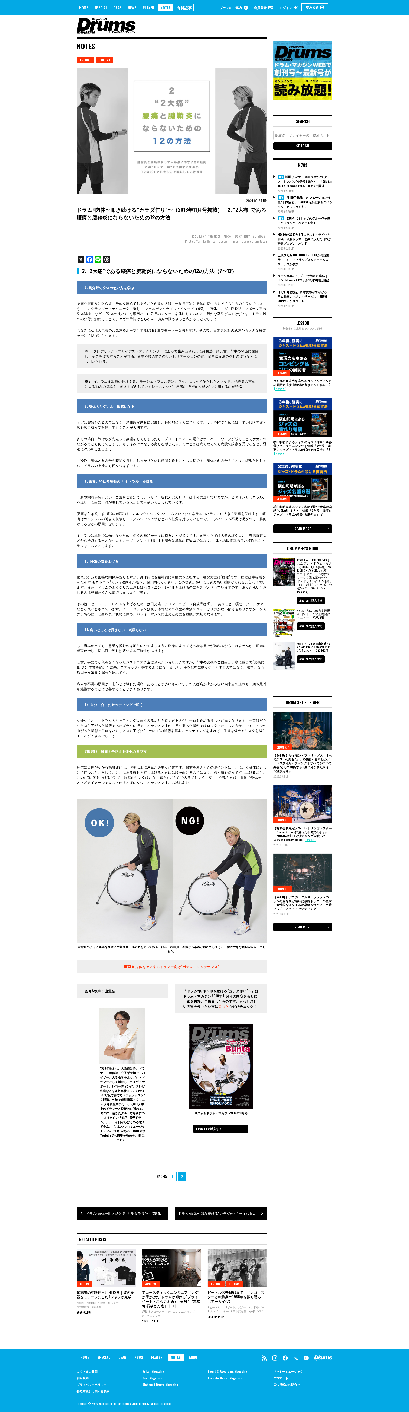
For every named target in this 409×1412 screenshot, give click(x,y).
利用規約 (83, 1378)
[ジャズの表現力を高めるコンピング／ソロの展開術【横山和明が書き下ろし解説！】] (303, 356)
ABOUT (194, 1357)
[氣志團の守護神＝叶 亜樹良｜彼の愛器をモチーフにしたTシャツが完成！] (106, 1268)
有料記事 (184, 7)
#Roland (91, 1303)
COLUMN (104, 60)
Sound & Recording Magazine (227, 1371)
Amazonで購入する (209, 1128)
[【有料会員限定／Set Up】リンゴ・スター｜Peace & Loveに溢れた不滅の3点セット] (303, 804)
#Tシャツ (113, 1303)
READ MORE (302, 528)
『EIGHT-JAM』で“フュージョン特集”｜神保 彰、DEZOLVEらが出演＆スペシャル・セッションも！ (305, 202)
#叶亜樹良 (83, 1307)
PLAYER (148, 7)
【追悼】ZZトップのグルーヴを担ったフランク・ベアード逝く (304, 220)
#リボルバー (256, 1307)
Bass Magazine (152, 1378)
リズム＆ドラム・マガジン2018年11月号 (221, 1113)
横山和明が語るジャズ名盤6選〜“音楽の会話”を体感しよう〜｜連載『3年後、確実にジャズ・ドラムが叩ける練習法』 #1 (302, 510)
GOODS (84, 1284)
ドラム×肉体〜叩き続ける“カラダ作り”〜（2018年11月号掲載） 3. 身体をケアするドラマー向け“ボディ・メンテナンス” (127, 1213)
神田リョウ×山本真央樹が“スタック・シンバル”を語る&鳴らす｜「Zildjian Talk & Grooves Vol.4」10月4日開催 (305, 181)
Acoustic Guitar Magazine (225, 1378)
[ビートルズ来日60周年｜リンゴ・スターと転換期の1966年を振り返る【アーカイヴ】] (237, 1268)
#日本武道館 (238, 1311)
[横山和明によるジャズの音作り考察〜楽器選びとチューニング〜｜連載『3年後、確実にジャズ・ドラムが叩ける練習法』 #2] (303, 417)
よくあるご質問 (87, 1371)
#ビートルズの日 (235, 1307)
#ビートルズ (215, 1307)
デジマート (280, 1378)
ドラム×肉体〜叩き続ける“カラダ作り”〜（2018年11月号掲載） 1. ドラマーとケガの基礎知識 (222, 1213)
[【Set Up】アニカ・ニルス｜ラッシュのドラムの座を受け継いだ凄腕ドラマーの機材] (303, 873)
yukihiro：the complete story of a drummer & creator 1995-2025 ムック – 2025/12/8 (314, 647)
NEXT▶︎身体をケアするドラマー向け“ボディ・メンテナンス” (171, 966)
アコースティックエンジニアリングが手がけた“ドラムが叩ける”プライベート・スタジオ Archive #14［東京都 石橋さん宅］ (171, 1299)
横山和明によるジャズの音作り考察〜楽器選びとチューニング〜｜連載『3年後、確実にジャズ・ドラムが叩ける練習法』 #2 (302, 445)
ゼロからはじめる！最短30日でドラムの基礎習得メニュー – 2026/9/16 (313, 614)
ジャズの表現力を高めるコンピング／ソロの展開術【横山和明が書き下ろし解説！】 (302, 382)
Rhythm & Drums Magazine (160, 1384)
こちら (121, 1139)
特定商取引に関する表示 (93, 1391)
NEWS (132, 7)
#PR (144, 1311)
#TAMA (101, 1303)
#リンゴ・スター (218, 1311)
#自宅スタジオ (151, 1316)
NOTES (165, 7)
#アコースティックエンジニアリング (172, 1311)
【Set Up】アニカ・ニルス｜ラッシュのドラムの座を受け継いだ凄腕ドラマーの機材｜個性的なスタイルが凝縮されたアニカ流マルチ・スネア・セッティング (302, 902)
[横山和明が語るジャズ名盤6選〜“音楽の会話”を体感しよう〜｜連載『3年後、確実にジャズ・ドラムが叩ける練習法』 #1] (303, 482)
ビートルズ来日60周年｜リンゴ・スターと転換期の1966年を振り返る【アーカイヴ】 (236, 1297)
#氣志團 (97, 1307)
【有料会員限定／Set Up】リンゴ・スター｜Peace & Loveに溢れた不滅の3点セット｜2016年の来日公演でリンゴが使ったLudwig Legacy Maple (302, 834)
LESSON (282, 372)
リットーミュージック (288, 1371)
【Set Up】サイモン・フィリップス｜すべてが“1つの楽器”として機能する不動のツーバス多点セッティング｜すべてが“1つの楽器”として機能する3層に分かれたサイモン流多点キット (302, 763)
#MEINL (81, 1303)
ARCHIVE (85, 60)
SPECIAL (101, 7)
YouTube (105, 1135)
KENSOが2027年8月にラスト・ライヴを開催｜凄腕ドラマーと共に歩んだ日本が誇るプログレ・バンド (304, 238)
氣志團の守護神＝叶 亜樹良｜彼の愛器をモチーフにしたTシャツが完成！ (106, 1294)
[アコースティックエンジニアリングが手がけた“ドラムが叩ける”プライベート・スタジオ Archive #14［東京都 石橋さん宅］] (171, 1268)
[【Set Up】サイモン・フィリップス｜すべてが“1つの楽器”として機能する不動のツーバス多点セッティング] (303, 731)
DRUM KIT (283, 747)
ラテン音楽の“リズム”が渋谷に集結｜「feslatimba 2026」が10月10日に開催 (303, 277)
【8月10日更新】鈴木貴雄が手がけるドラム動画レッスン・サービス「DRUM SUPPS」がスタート (304, 296)
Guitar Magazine (153, 1371)
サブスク (280, 388)
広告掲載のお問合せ (286, 1384)
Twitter (137, 1130)
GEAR (118, 7)
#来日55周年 (256, 1311)
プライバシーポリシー (92, 1384)
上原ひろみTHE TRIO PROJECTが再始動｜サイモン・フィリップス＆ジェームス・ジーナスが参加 (305, 259)
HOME (83, 7)
